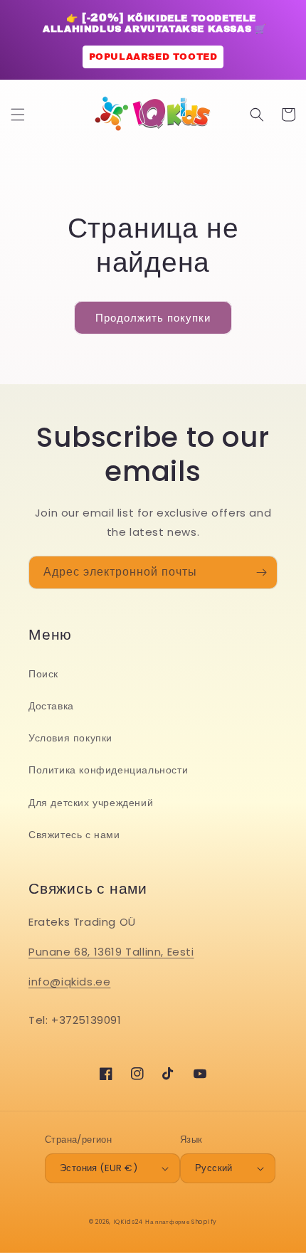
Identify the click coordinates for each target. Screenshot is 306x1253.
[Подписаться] (261, 572)
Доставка (51, 706)
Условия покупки (70, 738)
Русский (214, 1168)
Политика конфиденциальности (108, 770)
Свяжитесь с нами (74, 835)
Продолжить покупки (153, 317)
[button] (17, 114)
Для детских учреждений (90, 802)
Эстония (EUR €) (98, 1168)
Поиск (43, 674)
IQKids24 (128, 1221)
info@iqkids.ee (69, 981)
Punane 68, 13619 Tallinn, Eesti (111, 951)
